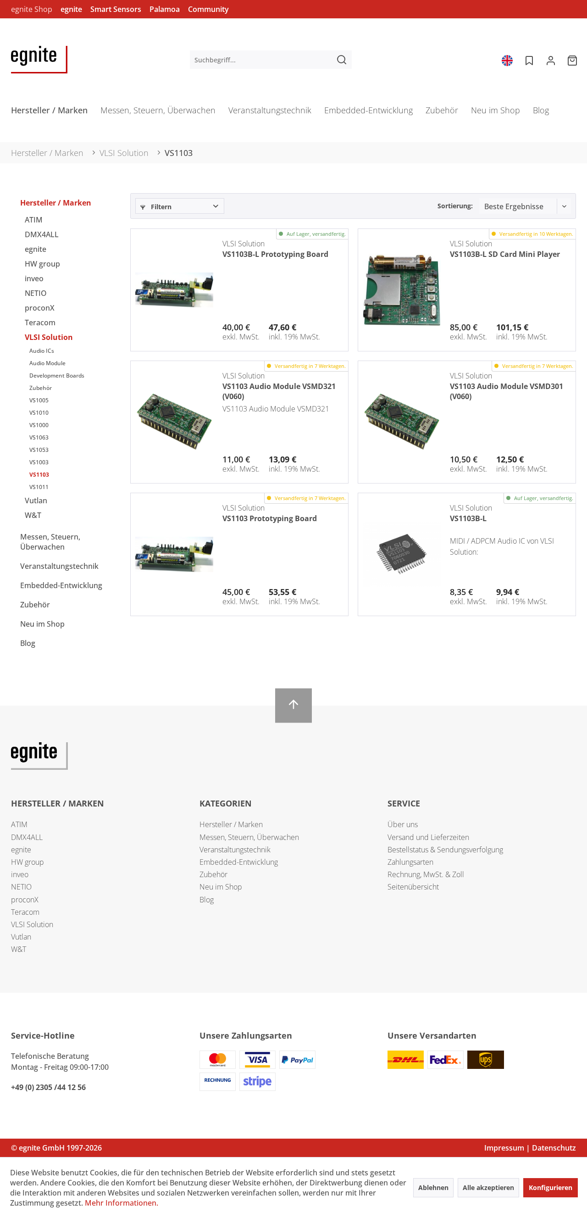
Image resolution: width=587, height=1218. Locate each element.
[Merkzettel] (528, 59)
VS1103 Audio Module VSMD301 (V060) (506, 390)
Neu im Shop (42, 624)
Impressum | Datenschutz (530, 1148)
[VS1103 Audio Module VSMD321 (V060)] (174, 422)
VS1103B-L (468, 518)
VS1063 (39, 437)
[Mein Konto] (551, 59)
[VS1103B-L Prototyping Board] (174, 290)
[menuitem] (271, 59)
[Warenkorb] (573, 59)
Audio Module (47, 363)
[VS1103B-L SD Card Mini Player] (402, 290)
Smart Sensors (115, 9)
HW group (42, 264)
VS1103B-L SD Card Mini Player (505, 254)
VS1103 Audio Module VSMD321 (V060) (279, 390)
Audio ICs (41, 351)
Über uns (403, 824)
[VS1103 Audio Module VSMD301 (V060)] (402, 422)
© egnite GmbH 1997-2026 (56, 1148)
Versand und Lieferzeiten (428, 837)
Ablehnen (433, 1187)
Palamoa (165, 9)
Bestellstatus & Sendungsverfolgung (445, 850)
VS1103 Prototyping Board (269, 518)
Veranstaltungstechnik (59, 566)
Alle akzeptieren (488, 1187)
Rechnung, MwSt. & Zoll (426, 874)
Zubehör (40, 388)
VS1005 (39, 400)
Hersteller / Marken (55, 203)
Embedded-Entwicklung (61, 585)
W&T (33, 515)
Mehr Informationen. (121, 1203)
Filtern (160, 206)
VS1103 (39, 474)
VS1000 (39, 425)
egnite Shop (31, 9)
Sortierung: (455, 205)
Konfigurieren (550, 1187)
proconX (40, 308)
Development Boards (56, 375)
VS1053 (39, 450)
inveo (34, 278)
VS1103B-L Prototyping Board (275, 254)
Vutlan (36, 500)
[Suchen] (342, 59)
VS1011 (39, 487)
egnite (71, 9)
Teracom (40, 322)
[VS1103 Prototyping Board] (174, 554)
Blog (27, 643)
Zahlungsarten (410, 862)
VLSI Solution (49, 337)
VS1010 (39, 413)
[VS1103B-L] (402, 554)
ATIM (34, 220)
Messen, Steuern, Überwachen (50, 542)
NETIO (36, 293)
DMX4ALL (42, 234)
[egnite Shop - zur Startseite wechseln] (39, 59)
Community (208, 9)
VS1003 (39, 462)
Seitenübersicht (413, 887)
